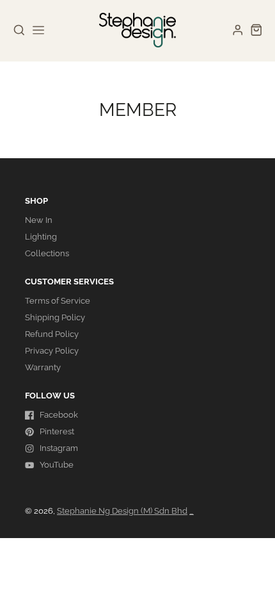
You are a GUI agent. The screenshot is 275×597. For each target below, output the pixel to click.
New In (38, 220)
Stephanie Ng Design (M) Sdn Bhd (122, 511)
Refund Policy (52, 334)
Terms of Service (57, 301)
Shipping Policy (55, 317)
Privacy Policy (52, 351)
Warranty (43, 367)
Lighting (41, 236)
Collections (47, 253)
